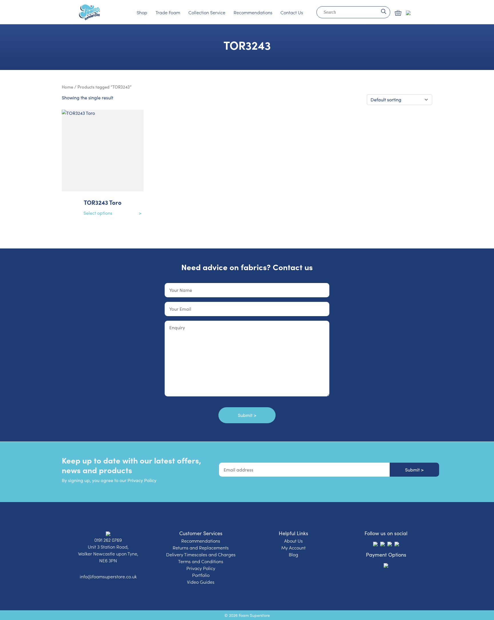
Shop (142, 12)
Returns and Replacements (201, 547)
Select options (97, 213)
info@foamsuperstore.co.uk (108, 576)
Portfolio (201, 575)
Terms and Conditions (200, 561)
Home (67, 87)
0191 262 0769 (108, 540)
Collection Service (206, 12)
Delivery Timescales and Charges (201, 554)
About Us (293, 540)
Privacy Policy (142, 480)
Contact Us (291, 12)
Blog (293, 554)
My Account (293, 547)
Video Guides (200, 582)
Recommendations (253, 12)
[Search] (383, 11)
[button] (398, 13)
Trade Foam (168, 12)
